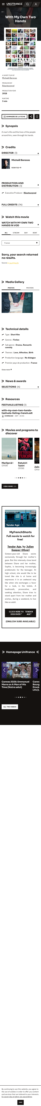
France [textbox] (7, 243)
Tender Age (14, 546)
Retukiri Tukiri (22, 464)
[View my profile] (36, 4)
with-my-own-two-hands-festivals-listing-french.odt (17, 411)
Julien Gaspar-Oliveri (22, 548)
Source (5, 263)
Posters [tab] (30, 288)
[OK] (20, 1102)
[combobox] (20, 243)
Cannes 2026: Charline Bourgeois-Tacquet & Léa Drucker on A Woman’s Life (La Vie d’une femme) (16, 685)
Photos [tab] (11, 288)
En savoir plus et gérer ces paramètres (17, 1097)
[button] (29, 296)
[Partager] (30, 116)
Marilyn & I (7, 463)
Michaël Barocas (9, 78)
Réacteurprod (8, 85)
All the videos (9, 707)
